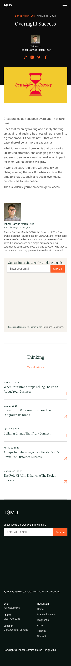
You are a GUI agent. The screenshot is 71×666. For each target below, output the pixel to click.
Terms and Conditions (53, 327)
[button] (63, 5)
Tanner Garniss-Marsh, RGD (19, 223)
